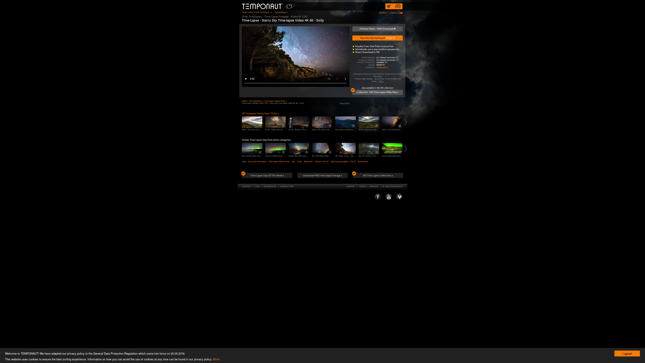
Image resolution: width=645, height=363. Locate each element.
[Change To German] (401, 12)
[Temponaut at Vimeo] (399, 197)
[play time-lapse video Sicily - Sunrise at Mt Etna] (252, 122)
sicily (299, 161)
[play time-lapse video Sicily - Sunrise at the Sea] (392, 122)
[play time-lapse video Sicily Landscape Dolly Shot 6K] (369, 122)
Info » (381, 81)
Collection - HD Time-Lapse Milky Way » (377, 91)
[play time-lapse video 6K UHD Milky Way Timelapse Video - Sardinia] (322, 148)
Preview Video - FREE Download (377, 28)
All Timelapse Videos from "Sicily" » (260, 113)
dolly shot (308, 161)
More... (217, 359)
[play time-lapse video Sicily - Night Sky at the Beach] (275, 122)
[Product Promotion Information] (386, 62)
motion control (322, 161)
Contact (246, 186)
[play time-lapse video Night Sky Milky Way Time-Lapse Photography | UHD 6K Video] (299, 148)
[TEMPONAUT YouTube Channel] (388, 197)
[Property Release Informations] (397, 60)
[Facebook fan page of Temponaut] (377, 197)
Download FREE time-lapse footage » (322, 175)
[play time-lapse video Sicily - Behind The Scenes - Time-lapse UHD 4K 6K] (299, 122)
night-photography (339, 161)
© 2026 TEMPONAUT (393, 186)
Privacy (374, 186)
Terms (362, 186)
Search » (383, 12)
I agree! (627, 353)
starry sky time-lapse (257, 161)
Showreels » (281, 12)
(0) (398, 6)
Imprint (350, 186)
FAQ (257, 186)
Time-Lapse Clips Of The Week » (267, 175)
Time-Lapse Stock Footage (255, 12)
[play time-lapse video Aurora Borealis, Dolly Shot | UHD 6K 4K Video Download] (252, 148)
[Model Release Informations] (397, 57)
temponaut (363, 161)
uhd (293, 161)
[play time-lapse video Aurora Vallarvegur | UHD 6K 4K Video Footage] (275, 148)
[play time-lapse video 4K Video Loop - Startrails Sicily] (345, 148)
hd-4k (353, 161)
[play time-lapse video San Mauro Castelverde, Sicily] (345, 122)
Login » (393, 12)
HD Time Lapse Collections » (378, 175)
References (270, 186)
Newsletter (286, 186)
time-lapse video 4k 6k (279, 161)
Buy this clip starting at (377, 37)
